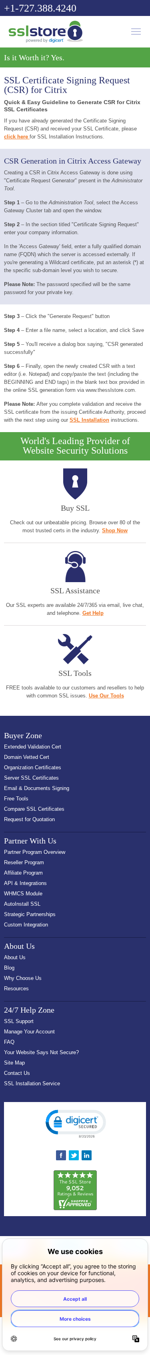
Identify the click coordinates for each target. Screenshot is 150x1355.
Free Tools (16, 799)
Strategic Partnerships (30, 914)
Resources (16, 989)
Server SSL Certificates (31, 778)
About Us (15, 957)
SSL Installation (89, 420)
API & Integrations (25, 883)
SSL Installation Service (32, 1083)
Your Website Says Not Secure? (41, 1052)
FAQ (9, 1042)
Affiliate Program (23, 873)
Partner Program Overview (34, 852)
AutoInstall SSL (22, 904)
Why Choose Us (23, 978)
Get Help (93, 613)
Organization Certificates (32, 767)
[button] (75, 1123)
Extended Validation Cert (32, 747)
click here (17, 137)
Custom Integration (26, 925)
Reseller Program (24, 862)
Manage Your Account (29, 1032)
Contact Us (17, 1073)
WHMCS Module (23, 894)
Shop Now (115, 530)
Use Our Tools (106, 696)
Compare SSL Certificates (34, 809)
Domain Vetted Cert (26, 757)
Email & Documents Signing (36, 788)
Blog (9, 968)
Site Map (14, 1063)
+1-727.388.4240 (40, 8)
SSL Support (19, 1021)
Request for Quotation (29, 819)
